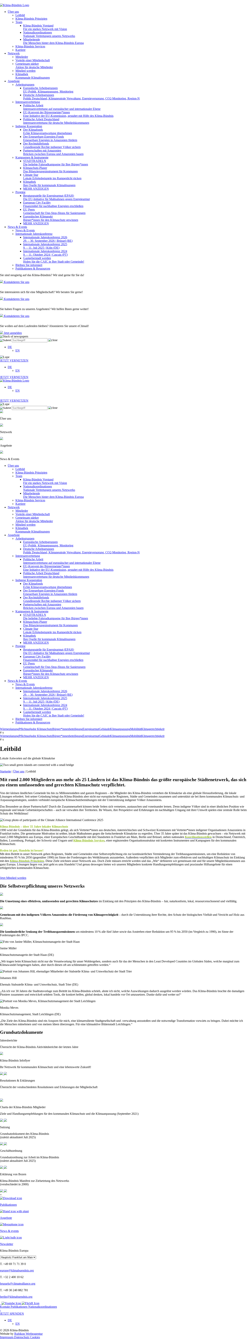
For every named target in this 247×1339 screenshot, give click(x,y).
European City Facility (53, 204)
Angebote (14, 81)
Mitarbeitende (53, 41)
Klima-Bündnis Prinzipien (31, 18)
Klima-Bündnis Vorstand (45, 27)
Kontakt (5, 1306)
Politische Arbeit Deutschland (56, 121)
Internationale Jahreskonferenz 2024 (45, 253)
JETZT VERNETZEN (14, 360)
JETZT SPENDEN (12, 1312)
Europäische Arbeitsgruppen (48, 89)
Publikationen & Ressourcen (32, 268)
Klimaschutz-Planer (50, 169)
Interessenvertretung (27, 102)
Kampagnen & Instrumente (31, 157)
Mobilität (135, 729)
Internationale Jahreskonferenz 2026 (48, 239)
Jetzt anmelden (12, 333)
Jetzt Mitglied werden (13, 877)
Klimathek (32, 76)
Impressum (7, 1337)
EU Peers (54, 211)
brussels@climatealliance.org (17, 1283)
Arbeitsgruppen (24, 84)
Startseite (5, 771)
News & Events (17, 227)
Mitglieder (21, 56)
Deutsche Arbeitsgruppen (81, 96)
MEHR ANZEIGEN (36, 188)
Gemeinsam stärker (34, 65)
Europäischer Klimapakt (50, 218)
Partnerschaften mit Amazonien (53, 152)
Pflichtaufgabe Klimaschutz (35, 729)
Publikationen (19, 1306)
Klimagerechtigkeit (152, 729)
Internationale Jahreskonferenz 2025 (45, 246)
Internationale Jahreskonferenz (33, 233)
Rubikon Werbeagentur (28, 1333)
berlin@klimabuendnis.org (16, 1296)
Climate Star (52, 176)
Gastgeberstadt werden (53, 259)
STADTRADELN (55, 162)
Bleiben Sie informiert (28, 265)
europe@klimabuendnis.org (17, 1270)
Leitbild (20, 15)
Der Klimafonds (47, 131)
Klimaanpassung (120, 729)
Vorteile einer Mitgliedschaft (32, 60)
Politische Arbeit (62, 107)
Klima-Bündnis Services (30, 46)
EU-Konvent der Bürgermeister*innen (68, 114)
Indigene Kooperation (28, 126)
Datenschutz (22, 1337)
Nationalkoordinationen (49, 34)
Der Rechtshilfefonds (52, 145)
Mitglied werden (25, 70)
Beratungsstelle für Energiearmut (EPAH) (56, 197)
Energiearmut (91, 729)
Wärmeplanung (9, 729)
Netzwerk (14, 53)
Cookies (35, 1337)
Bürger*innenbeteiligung (67, 729)
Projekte (20, 192)
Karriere (20, 49)
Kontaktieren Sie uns (16, 282)
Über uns (13, 11)
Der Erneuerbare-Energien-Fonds (50, 138)
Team (18, 22)
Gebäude (104, 729)
